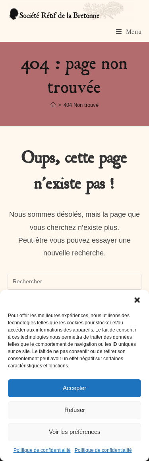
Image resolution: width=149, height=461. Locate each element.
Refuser (74, 409)
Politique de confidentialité (42, 450)
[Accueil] (53, 105)
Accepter (74, 387)
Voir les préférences (75, 431)
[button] (137, 300)
